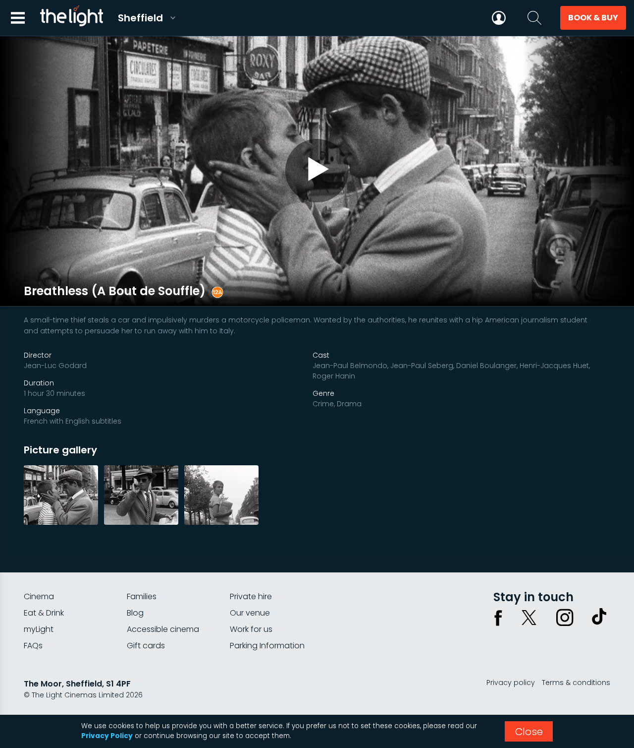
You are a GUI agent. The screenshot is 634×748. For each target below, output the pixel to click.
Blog (135, 613)
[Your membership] (499, 18)
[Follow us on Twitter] (529, 617)
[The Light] (71, 17)
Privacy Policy (107, 736)
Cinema (39, 596)
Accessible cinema (163, 629)
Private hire (251, 596)
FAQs (33, 645)
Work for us (251, 629)
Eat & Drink (44, 613)
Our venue (250, 613)
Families (142, 596)
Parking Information (267, 645)
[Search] (534, 18)
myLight (38, 629)
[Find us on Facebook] (498, 617)
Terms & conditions (576, 682)
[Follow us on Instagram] (565, 617)
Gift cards (146, 645)
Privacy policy (510, 682)
